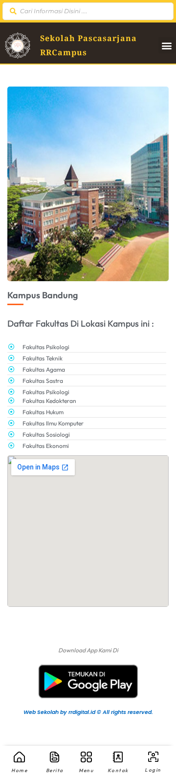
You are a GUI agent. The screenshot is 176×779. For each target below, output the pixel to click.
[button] (166, 45)
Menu (86, 770)
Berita (55, 770)
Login (153, 770)
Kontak (118, 770)
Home (19, 770)
